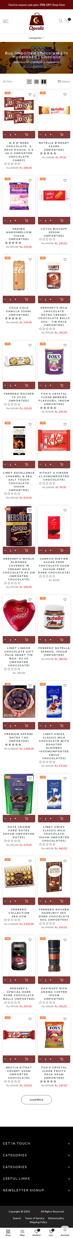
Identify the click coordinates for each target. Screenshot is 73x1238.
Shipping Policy (38, 1222)
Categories (35, 37)
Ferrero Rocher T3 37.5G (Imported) (19, 397)
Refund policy (56, 1218)
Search (17, 1218)
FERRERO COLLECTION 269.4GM (19, 913)
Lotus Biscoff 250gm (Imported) (54, 232)
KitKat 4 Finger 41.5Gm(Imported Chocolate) (54, 476)
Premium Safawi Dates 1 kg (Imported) (19, 737)
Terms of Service (34, 1218)
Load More (36, 1099)
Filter (9, 81)
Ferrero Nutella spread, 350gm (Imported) (54, 651)
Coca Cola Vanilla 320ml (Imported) (19, 311)
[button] (12, 163)
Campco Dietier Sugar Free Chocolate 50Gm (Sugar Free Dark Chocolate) (54, 565)
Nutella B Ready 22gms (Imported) (54, 146)
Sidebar (65, 81)
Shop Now (58, 4)
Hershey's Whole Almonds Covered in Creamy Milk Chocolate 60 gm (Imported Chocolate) (19, 569)
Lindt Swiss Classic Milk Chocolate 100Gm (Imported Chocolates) (54, 833)
